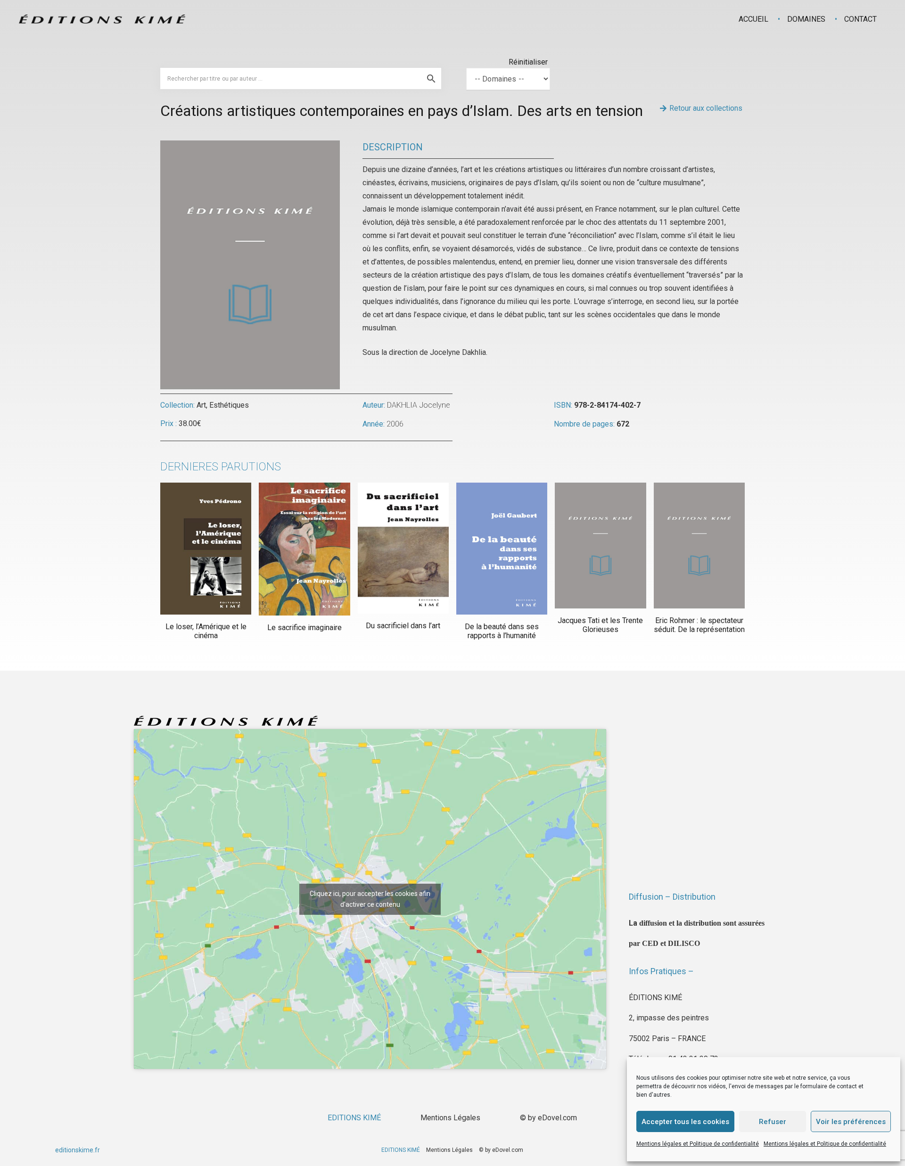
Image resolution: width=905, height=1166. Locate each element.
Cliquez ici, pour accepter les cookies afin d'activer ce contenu (370, 899)
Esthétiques (229, 405)
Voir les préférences (851, 1121)
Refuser (772, 1121)
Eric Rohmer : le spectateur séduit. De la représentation (699, 625)
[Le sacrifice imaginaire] (304, 549)
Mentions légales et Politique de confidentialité (697, 1144)
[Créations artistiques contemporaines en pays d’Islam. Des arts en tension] (250, 146)
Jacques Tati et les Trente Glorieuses (600, 625)
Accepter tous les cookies (685, 1121)
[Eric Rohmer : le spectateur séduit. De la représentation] (699, 545)
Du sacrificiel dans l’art (403, 625)
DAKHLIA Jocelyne (418, 405)
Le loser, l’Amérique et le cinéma (206, 631)
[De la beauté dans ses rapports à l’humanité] (501, 549)
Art (201, 405)
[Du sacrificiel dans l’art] (403, 548)
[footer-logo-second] (102, 19)
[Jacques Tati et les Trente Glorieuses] (600, 545)
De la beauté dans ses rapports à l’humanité (502, 631)
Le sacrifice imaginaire (304, 627)
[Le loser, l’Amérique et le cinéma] (205, 549)
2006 (395, 423)
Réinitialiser (528, 61)
